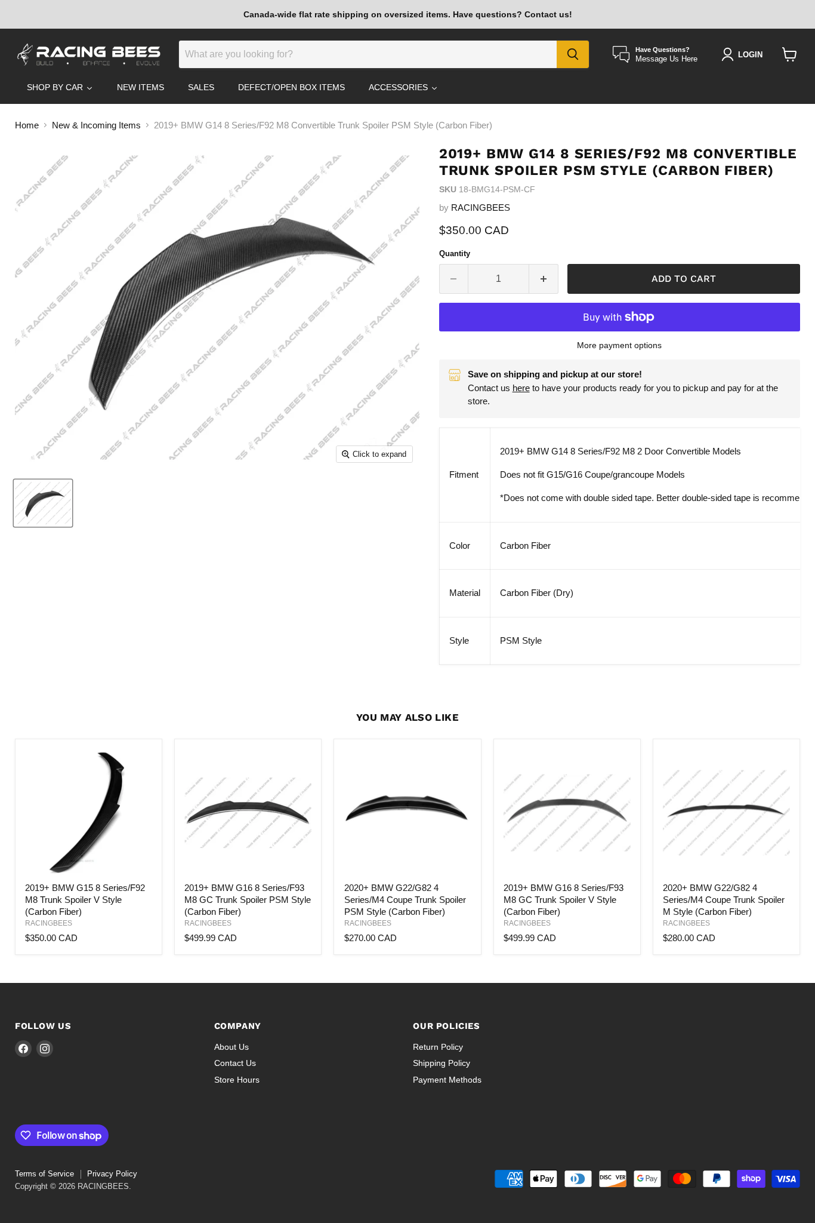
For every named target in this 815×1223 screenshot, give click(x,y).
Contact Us (235, 1063)
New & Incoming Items (96, 125)
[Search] (573, 54)
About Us (231, 1047)
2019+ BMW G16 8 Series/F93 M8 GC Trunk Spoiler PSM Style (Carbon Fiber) (247, 899)
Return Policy (438, 1047)
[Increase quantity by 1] (543, 279)
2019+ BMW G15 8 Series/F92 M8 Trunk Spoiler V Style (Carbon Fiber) (85, 899)
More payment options (619, 345)
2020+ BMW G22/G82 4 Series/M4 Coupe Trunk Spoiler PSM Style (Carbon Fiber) (405, 899)
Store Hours (237, 1079)
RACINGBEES (480, 207)
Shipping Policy (441, 1063)
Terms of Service (44, 1173)
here (521, 388)
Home (27, 125)
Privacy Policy (112, 1173)
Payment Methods (447, 1079)
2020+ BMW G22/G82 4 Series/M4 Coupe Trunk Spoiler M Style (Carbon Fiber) (724, 899)
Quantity (454, 253)
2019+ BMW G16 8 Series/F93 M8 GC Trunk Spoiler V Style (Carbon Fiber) (563, 899)
